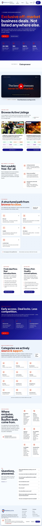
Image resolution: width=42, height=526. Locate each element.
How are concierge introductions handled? (28, 498)
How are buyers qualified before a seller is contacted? (27, 478)
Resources (24, 517)
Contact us (3, 481)
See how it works (14, 36)
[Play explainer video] (21, 86)
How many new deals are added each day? (28, 474)
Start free (38, 3)
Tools (22, 2)
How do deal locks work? (24, 481)
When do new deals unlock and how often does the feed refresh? (27, 495)
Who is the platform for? (24, 484)
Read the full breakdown (35, 208)
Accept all (37, 521)
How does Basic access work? (25, 491)
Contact (33, 512)
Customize (28, 521)
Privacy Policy (35, 514)
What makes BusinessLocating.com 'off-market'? (27, 470)
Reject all (32, 521)
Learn (31, 2)
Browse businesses (12, 3)
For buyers (17, 3)
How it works (24, 511)
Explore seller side (28, 291)
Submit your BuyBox (36, 355)
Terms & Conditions (35, 515)
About (33, 511)
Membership (24, 515)
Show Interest (12, 149)
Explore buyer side (8, 291)
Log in (34, 3)
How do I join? (22, 487)
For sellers (27, 3)
